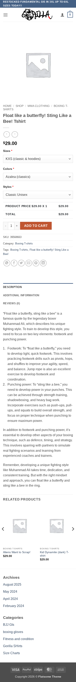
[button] (5, 15)
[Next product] (6, 134)
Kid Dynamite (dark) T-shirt (54, 554)
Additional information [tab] (21, 295)
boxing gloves (13, 632)
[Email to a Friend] (28, 263)
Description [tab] (12, 287)
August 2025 (12, 584)
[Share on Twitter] (21, 263)
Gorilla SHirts (12, 646)
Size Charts (11, 653)
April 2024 (10, 599)
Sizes (7, 150)
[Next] (72, 537)
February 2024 (13, 606)
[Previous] (3, 537)
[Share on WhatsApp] (6, 263)
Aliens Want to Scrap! (16, 552)
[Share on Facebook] (14, 263)
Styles (8, 186)
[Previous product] (15, 134)
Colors (8, 168)
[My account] (62, 14)
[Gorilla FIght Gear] (37, 15)
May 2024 (10, 591)
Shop (20, 105)
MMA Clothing (39, 105)
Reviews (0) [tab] (11, 303)
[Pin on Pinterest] (36, 263)
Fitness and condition (18, 639)
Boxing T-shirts (24, 243)
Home (7, 105)
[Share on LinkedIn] (43, 263)
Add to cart (36, 225)
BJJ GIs (8, 624)
